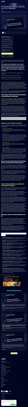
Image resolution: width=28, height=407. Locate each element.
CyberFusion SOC (3, 369)
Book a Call (7, 53)
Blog (4, 5)
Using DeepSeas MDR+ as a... (6, 45)
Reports (2, 386)
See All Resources (14, 353)
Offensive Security (3, 371)
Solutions (2, 364)
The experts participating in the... (6, 39)
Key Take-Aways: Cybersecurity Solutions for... (6, 50)
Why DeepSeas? (3, 374)
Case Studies (2, 385)
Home (2, 5)
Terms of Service (3, 396)
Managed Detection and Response (5, 367)
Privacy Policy (3, 402)
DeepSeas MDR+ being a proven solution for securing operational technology (13, 91)
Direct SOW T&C (3, 399)
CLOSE (13, 404)
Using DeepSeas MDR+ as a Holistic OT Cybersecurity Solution (12, 184)
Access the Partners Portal (4, 380)
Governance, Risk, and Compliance (5, 370)
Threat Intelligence (3, 368)
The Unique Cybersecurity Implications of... (7, 41)
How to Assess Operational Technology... (7, 43)
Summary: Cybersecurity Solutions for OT (7, 48)
